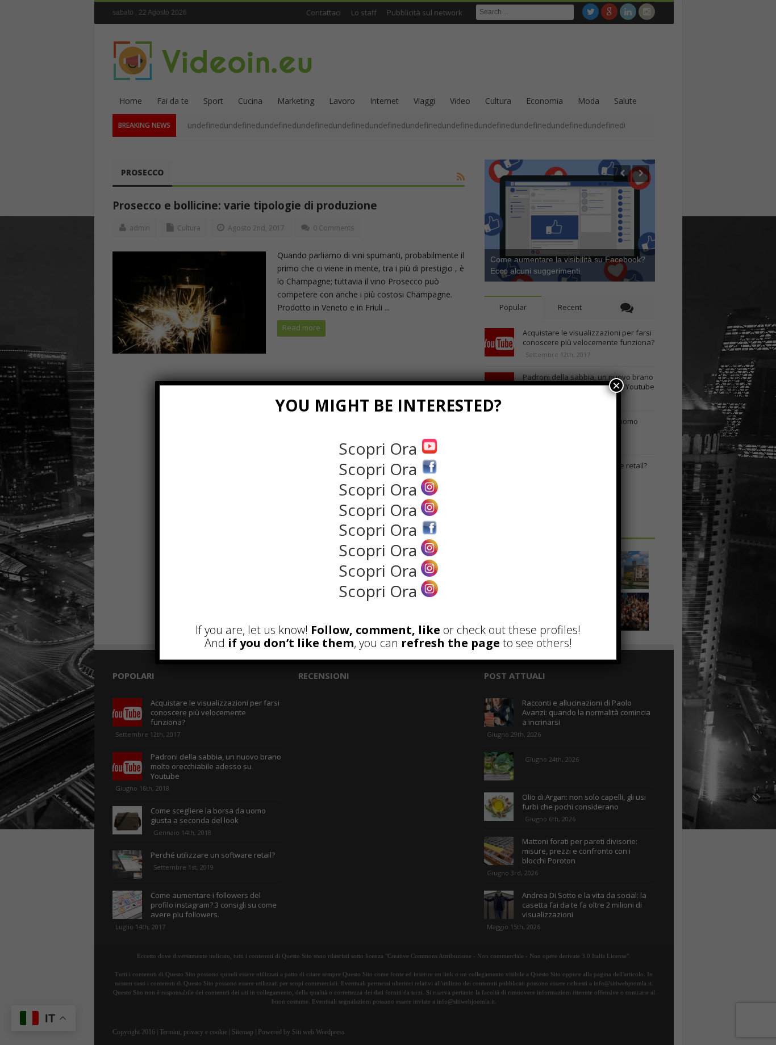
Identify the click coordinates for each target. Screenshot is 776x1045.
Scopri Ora (380, 448)
